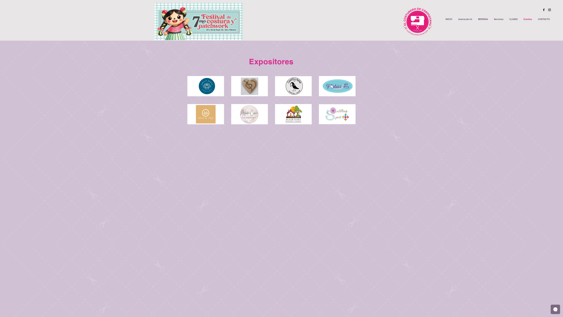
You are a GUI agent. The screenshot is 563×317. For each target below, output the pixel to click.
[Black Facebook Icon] (544, 10)
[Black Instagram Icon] (549, 10)
